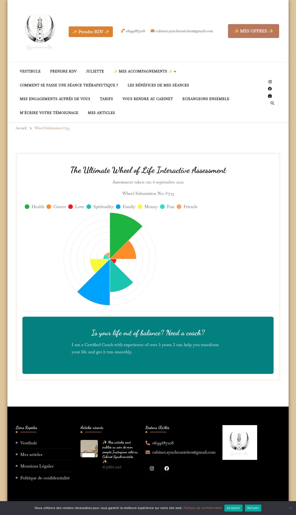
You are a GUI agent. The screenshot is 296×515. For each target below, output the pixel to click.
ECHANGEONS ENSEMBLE (205, 99)
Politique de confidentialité (45, 477)
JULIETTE (95, 71)
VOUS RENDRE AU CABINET (148, 99)
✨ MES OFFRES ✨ (253, 31)
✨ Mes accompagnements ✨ (143, 71)
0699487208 (163, 442)
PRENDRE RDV (63, 71)
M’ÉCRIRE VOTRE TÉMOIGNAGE (49, 113)
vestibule (30, 71)
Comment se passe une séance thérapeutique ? (69, 85)
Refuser (253, 508)
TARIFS (106, 99)
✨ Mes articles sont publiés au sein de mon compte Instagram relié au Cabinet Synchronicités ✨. (120, 452)
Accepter (233, 508)
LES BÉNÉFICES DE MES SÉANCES (158, 85)
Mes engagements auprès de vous (55, 99)
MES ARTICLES (101, 113)
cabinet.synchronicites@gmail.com (184, 452)
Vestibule (28, 442)
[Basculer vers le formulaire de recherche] (272, 103)
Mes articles (31, 454)
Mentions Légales (36, 466)
